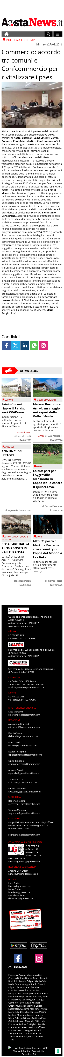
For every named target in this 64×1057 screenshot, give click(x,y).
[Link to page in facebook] (6, 345)
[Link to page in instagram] (43, 345)
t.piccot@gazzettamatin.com (22, 782)
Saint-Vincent (24, 432)
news (44, 44)
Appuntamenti (12, 536)
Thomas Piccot (54, 580)
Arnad (41, 435)
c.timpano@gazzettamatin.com (24, 763)
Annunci (9, 446)
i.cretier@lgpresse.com (19, 892)
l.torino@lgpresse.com (19, 886)
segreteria (13, 510)
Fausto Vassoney (53, 506)
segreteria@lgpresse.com (27, 861)
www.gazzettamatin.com (20, 626)
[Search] (48, 34)
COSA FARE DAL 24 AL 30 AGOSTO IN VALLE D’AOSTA (15, 548)
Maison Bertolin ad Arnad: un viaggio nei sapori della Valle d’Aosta (47, 410)
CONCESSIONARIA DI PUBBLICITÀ (25, 842)
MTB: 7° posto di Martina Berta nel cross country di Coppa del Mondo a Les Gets (47, 549)
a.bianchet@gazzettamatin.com (24, 727)
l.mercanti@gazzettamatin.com (24, 714)
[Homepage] (6, 34)
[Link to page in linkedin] (24, 345)
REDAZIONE (14, 677)
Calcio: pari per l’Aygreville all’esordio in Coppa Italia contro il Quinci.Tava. (47, 479)
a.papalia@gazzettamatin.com (23, 773)
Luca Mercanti (23, 435)
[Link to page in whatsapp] (34, 345)
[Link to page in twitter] (15, 345)
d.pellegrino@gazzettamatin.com (25, 754)
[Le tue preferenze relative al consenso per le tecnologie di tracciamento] (58, 1051)
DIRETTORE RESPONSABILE (22, 707)
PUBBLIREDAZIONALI (46, 399)
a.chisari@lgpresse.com (27, 873)
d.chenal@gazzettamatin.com (23, 736)
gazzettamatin (23, 580)
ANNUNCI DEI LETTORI (12, 453)
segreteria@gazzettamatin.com (29, 687)
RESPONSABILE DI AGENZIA (22, 866)
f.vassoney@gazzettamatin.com (24, 791)
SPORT (39, 466)
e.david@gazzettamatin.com (22, 745)
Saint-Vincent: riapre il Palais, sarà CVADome (13, 408)
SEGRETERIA (14, 796)
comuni (8, 399)
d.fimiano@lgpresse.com (20, 898)
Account (12, 879)
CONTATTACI (15, 818)
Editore (12, 631)
